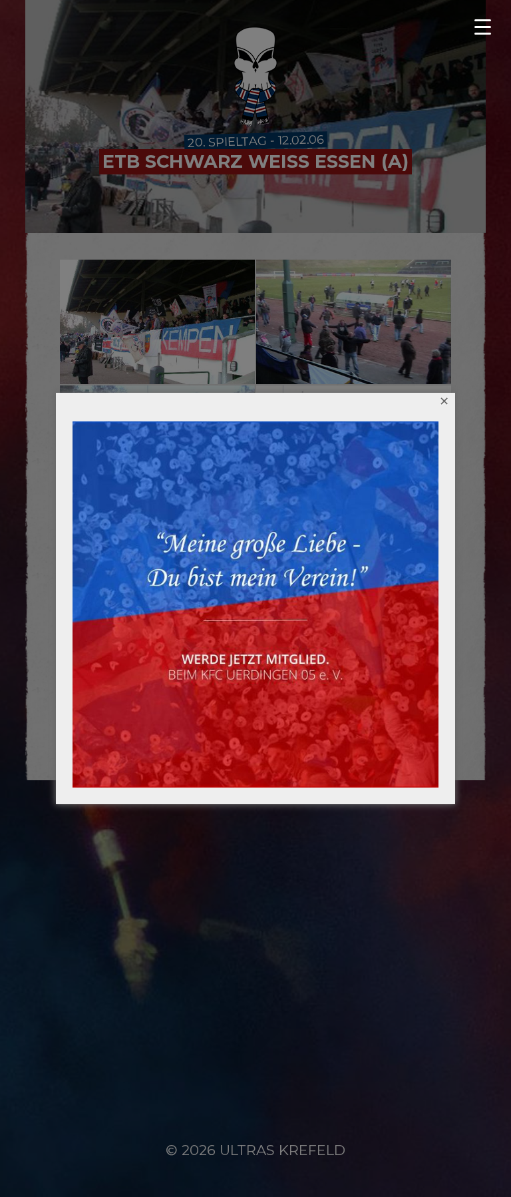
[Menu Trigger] (487, 26)
